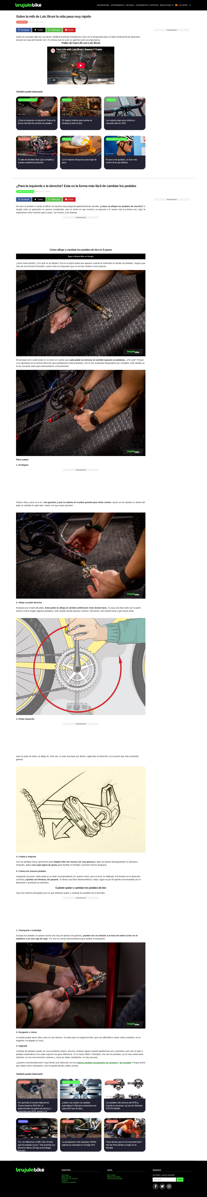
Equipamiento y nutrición (147, 5)
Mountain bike (103, 5)
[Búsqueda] (190, 5)
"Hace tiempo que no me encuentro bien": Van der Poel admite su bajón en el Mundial (124, 1145)
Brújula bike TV (167, 5)
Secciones (65, 1175)
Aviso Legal (111, 1175)
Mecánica (130, 5)
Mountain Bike (22, 22)
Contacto (65, 1180)
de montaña (125, 1062)
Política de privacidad (114, 1179)
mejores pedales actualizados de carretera (97, 1062)
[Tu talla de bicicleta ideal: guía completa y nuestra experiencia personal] (36, 155)
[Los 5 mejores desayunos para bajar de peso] (80, 155)
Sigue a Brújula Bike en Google (80, 256)
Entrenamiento (117, 5)
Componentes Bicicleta (25, 191)
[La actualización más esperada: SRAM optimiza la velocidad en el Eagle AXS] (80, 1137)
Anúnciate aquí (172, 30)
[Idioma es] (176, 5)
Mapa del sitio (66, 1177)
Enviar (180, 1179)
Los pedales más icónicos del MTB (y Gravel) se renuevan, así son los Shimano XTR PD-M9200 (124, 1105)
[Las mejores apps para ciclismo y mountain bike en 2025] (124, 116)
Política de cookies (113, 1177)
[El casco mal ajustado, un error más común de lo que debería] (124, 155)
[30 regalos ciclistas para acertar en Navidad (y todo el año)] (80, 116)
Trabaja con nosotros (69, 1182)
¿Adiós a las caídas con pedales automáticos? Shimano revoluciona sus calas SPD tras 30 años (79, 1105)
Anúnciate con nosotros (70, 1179)
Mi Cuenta (183, 5)
